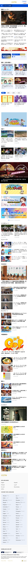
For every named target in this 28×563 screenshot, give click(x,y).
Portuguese (20, 511)
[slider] (14, 56)
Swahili (19, 526)
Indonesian (8, 535)
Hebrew (6, 529)
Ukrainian (20, 535)
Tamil (18, 529)
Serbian (19, 520)
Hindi (5, 531)
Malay (20, 498)
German (6, 522)
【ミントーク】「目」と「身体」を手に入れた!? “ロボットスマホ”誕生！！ (20, 73)
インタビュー (4, 223)
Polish (18, 509)
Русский (2, 486)
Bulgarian (7, 504)
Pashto (18, 513)
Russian (19, 517)
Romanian (19, 515)
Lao (17, 495)
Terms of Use (10, 560)
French (6, 520)
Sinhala (18, 522)
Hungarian (6, 533)
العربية (15, 484)
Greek (6, 524)
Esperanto (7, 515)
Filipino (6, 517)
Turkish (19, 533)
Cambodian (6, 506)
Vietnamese (20, 540)
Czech (5, 511)
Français (3, 484)
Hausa (5, 526)
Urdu (18, 537)
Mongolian (19, 500)
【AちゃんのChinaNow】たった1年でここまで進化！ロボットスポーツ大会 (7, 73)
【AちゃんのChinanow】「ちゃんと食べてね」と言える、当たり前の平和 (20, 87)
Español (15, 482)
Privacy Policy (3, 560)
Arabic (5, 498)
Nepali (18, 504)
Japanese (6, 540)
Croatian (6, 509)
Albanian (6, 495)
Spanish (19, 524)
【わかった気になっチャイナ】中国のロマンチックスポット (7, 87)
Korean (6, 542)
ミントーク (4, 239)
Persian (19, 506)
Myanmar (20, 502)
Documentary (17, 486)
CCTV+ (2, 489)
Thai (18, 531)
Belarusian (7, 500)
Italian (5, 537)
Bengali (5, 502)
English (2, 482)
